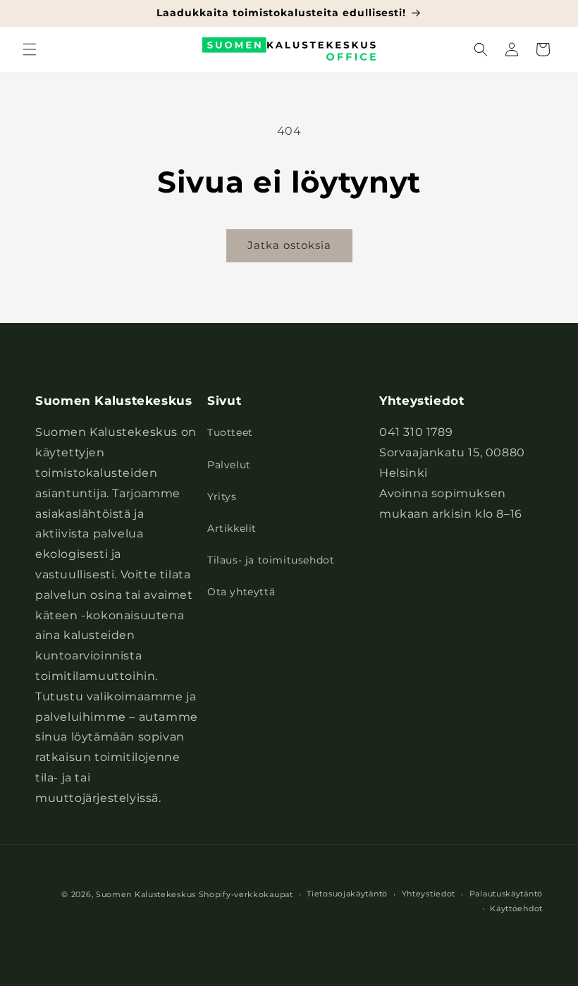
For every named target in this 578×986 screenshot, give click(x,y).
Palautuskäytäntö (506, 894)
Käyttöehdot (516, 908)
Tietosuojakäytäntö (347, 894)
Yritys (222, 496)
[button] (29, 49)
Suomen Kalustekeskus (146, 894)
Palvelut (229, 464)
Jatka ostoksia (289, 245)
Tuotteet (230, 432)
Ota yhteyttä (241, 591)
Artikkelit (232, 528)
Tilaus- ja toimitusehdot (270, 560)
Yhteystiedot (428, 894)
